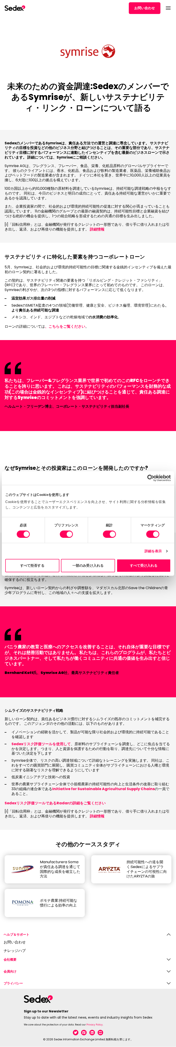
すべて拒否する (32, 565)
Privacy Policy (94, 1024)
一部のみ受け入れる (88, 565)
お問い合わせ (144, 7)
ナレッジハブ (15, 950)
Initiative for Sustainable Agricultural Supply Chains (103, 788)
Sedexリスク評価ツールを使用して (41, 744)
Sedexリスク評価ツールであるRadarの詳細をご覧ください (55, 803)
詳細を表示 (153, 551)
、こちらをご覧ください (65, 326)
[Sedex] (15, 8)
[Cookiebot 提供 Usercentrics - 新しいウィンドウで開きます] (151, 478)
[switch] (66, 534)
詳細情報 (97, 229)
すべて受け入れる (144, 565)
